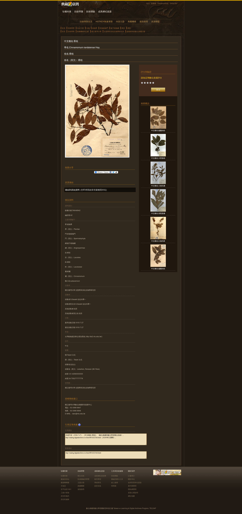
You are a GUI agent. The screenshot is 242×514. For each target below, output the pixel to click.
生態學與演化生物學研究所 (114, 31)
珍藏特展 (66, 11)
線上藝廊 (114, 482)
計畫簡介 (131, 475)
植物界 (94, 28)
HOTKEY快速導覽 (104, 21)
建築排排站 (65, 479)
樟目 (123, 28)
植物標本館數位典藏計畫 (136, 31)
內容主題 (120, 21)
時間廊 (113, 486)
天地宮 (63, 486)
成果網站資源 (104, 11)
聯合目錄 (81, 475)
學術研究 (97, 482)
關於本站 (131, 479)
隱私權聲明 (132, 489)
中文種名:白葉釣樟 (158, 241)
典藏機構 (132, 21)
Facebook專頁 (163, 3)
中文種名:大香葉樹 (158, 158)
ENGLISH (173, 3)
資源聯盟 (155, 21)
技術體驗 (90, 11)
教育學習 (97, 479)
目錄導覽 (78, 11)
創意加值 (97, 486)
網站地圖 (131, 496)
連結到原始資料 (72, 189)
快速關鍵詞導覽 (83, 479)
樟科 (129, 28)
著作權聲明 (132, 486)
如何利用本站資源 (134, 482)
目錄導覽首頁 (86, 21)
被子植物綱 (115, 28)
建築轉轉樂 (65, 482)
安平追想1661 (66, 489)
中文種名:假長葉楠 (158, 213)
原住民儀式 (65, 496)
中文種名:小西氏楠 (158, 185)
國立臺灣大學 (96, 31)
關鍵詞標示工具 (117, 479)
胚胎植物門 (104, 28)
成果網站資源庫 (100, 475)
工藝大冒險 (65, 492)
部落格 (153, 3)
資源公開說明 (133, 492)
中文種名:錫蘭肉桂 (158, 130)
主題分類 (81, 482)
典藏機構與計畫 (83, 31)
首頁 (148, 3)
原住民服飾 (65, 499)
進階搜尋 (143, 21)
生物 (88, 28)
